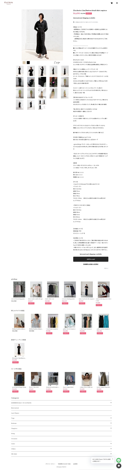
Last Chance (15, 413)
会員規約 (75, 464)
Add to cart (91, 259)
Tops (12, 418)
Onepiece (14, 428)
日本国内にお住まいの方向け (90, 264)
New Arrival (15, 408)
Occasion (14, 438)
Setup (13, 433)
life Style (14, 454)
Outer (13, 444)
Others (13, 449)
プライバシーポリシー (50, 464)
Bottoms (14, 423)
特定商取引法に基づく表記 (64, 464)
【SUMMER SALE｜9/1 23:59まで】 (21, 403)
